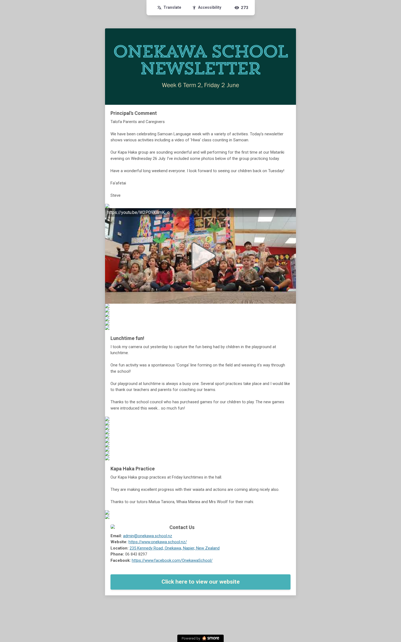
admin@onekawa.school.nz (147, 535)
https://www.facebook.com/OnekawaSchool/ (172, 560)
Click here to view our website (200, 581)
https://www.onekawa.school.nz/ (157, 541)
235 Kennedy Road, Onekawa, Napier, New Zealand (175, 548)
